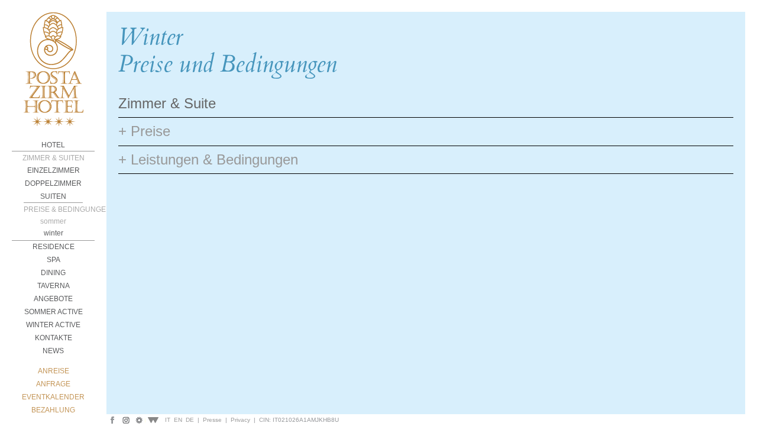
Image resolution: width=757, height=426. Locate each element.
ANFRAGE (53, 384)
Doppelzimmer (53, 183)
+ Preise (144, 131)
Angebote (53, 299)
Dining (53, 273)
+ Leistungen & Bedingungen (208, 159)
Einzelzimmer (53, 170)
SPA (53, 260)
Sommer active (53, 312)
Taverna (53, 286)
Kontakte (53, 338)
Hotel (53, 145)
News (53, 351)
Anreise (53, 371)
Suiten (53, 196)
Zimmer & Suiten (53, 158)
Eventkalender (53, 397)
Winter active (53, 325)
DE (190, 420)
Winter (53, 233)
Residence (54, 247)
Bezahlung (53, 410)
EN (178, 420)
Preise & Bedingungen (53, 209)
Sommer (53, 221)
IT (167, 420)
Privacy (240, 420)
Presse (212, 420)
